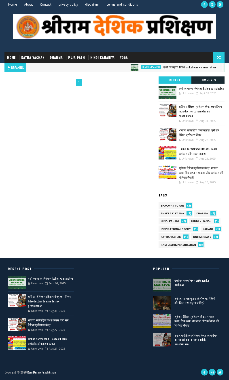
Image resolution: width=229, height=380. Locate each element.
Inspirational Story (176, 229)
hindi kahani (170, 221)
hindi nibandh (146, 67)
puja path (76, 57)
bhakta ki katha (172, 213)
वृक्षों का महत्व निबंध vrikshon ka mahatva (185, 67)
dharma (56, 57)
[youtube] (220, 4)
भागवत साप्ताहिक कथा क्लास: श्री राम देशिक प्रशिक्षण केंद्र (199, 132)
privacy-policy (68, 4)
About (28, 4)
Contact (45, 4)
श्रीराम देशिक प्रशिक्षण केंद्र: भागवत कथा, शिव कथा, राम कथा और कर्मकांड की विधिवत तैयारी (201, 172)
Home (12, 4)
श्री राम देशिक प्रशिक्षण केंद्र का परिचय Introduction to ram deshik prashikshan (200, 111)
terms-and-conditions (122, 4)
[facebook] (204, 4)
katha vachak (33, 57)
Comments (208, 80)
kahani (208, 229)
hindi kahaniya (102, 57)
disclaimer (92, 4)
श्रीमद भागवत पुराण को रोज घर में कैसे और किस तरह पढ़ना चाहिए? (194, 300)
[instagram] (212, 4)
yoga (124, 57)
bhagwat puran (172, 205)
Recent (174, 80)
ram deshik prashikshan (178, 244)
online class (202, 237)
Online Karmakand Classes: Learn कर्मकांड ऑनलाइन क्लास (198, 151)
